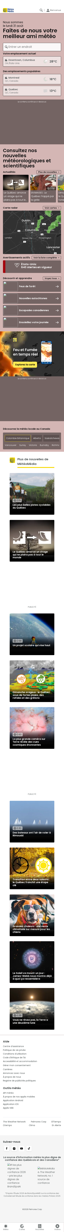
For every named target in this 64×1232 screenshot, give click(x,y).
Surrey (22, 445)
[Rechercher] (41, 10)
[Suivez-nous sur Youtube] (21, 1149)
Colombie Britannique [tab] (17, 438)
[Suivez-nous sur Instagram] (14, 1149)
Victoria (33, 445)
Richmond (57, 445)
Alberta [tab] (37, 438)
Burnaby (44, 445)
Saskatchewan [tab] (52, 438)
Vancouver (10, 445)
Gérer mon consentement (17, 1065)
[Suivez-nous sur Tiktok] (29, 1149)
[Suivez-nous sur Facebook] (6, 1149)
